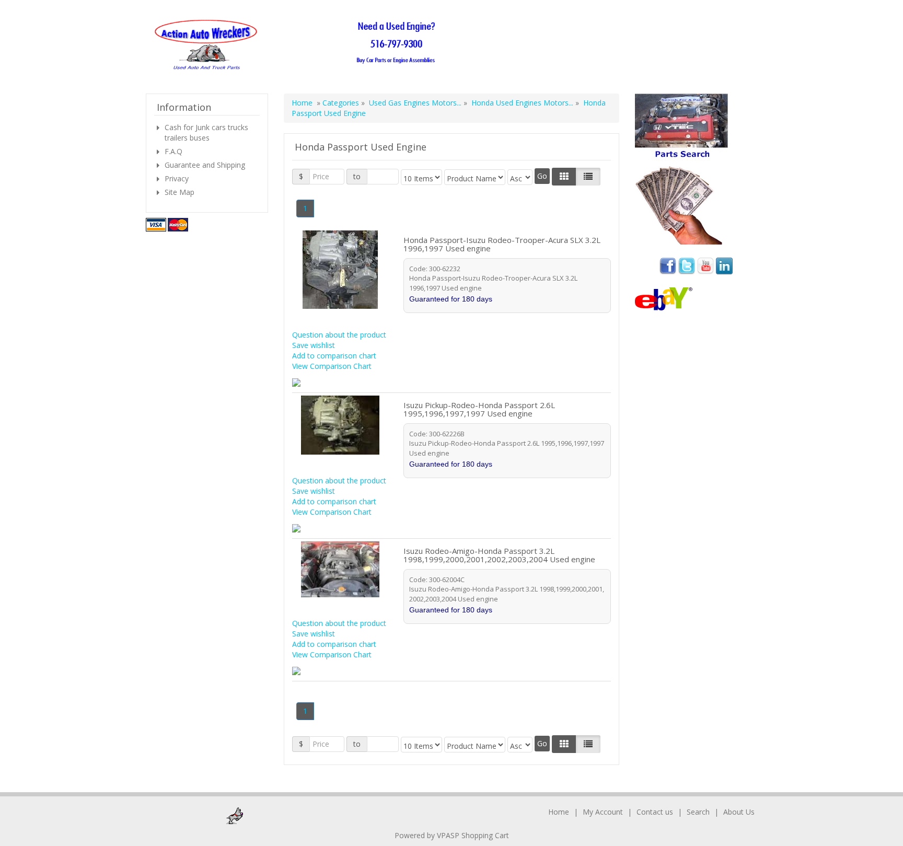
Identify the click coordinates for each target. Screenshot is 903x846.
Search (698, 812)
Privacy (177, 178)
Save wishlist (313, 345)
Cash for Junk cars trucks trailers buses (206, 132)
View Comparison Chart (332, 366)
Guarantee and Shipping (205, 165)
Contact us (654, 812)
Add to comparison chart (334, 356)
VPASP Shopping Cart (473, 835)
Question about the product (339, 335)
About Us (739, 812)
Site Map (179, 192)
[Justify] (588, 177)
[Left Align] (564, 177)
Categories (341, 103)
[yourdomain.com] (298, 45)
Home (302, 103)
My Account (603, 812)
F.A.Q (173, 151)
